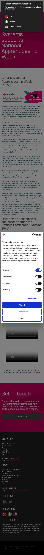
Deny (22, 318)
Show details (32, 298)
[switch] (38, 276)
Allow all (22, 305)
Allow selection (22, 312)
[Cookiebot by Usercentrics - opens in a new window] (32, 234)
